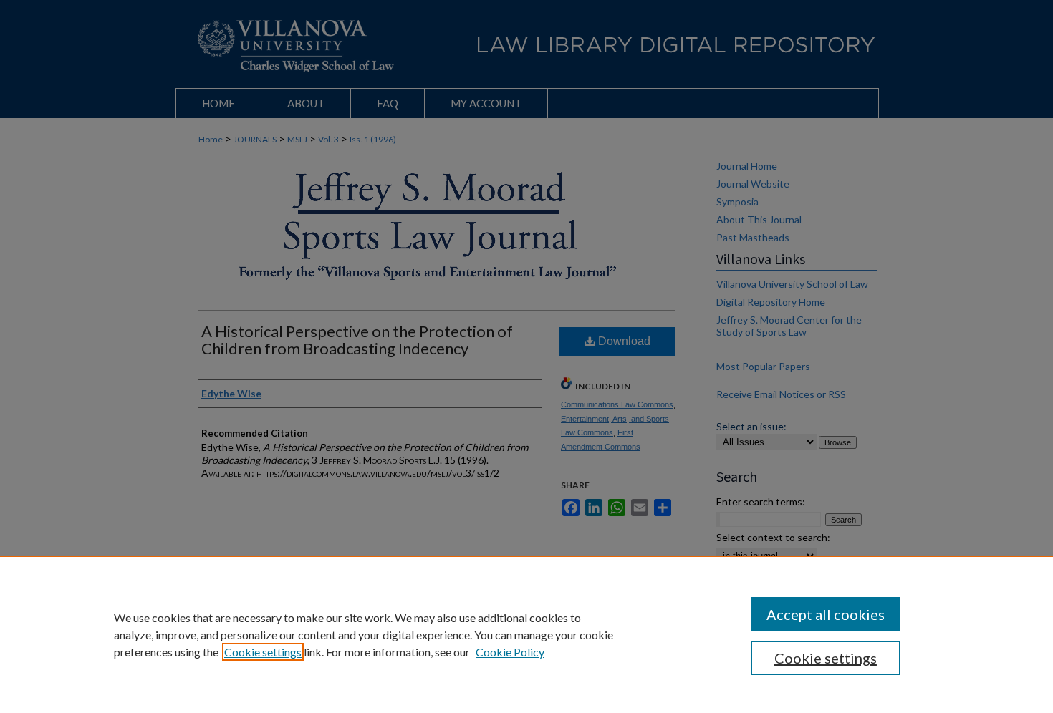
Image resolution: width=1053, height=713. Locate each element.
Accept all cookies (825, 614)
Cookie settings (263, 652)
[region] (526, 634)
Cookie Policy (510, 652)
